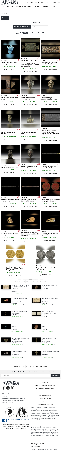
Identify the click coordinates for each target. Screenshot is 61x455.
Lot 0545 (4, 231)
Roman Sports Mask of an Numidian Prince (29, 167)
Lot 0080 (24, 95)
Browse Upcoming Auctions (37, 443)
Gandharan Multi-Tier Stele (9, 167)
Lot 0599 (44, 231)
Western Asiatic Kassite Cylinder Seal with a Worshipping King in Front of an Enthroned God (50, 133)
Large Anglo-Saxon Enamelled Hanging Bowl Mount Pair (50, 200)
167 (27, 281)
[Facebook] (3, 387)
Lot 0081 (44, 95)
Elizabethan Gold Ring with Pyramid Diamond (49, 234)
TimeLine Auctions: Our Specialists (45, 386)
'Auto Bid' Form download (45, 404)
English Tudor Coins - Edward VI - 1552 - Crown (45, 268)
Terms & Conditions (45, 395)
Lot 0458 (24, 197)
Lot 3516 (39, 265)
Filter (6, 18)
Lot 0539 (44, 197)
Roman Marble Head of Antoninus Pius (28, 98)
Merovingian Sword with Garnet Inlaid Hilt (48, 167)
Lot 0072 (44, 60)
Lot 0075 (4, 95)
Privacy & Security (45, 392)
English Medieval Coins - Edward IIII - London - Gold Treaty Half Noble (14, 268)
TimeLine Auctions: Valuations (45, 389)
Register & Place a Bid (36, 444)
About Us (45, 382)
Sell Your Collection (35, 446)
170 (37, 281)
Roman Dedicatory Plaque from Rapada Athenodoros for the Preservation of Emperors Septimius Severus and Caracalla (30, 63)
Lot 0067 (24, 58)
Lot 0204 (44, 128)
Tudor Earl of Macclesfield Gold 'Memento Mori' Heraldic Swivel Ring (30, 234)
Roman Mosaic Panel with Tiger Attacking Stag (49, 63)
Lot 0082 (4, 130)
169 (33, 281)
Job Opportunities (45, 398)
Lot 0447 (24, 164)
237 (41, 281)
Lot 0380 (4, 165)
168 (30, 281)
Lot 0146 (24, 130)
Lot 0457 (4, 197)
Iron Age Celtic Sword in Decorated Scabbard (28, 200)
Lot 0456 (44, 164)
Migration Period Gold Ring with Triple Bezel (9, 234)
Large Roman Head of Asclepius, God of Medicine (49, 98)
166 (24, 281)
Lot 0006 (4, 60)
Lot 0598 (24, 230)
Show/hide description (22, 26)
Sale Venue (45, 401)
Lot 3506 (9, 265)
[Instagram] (8, 387)
